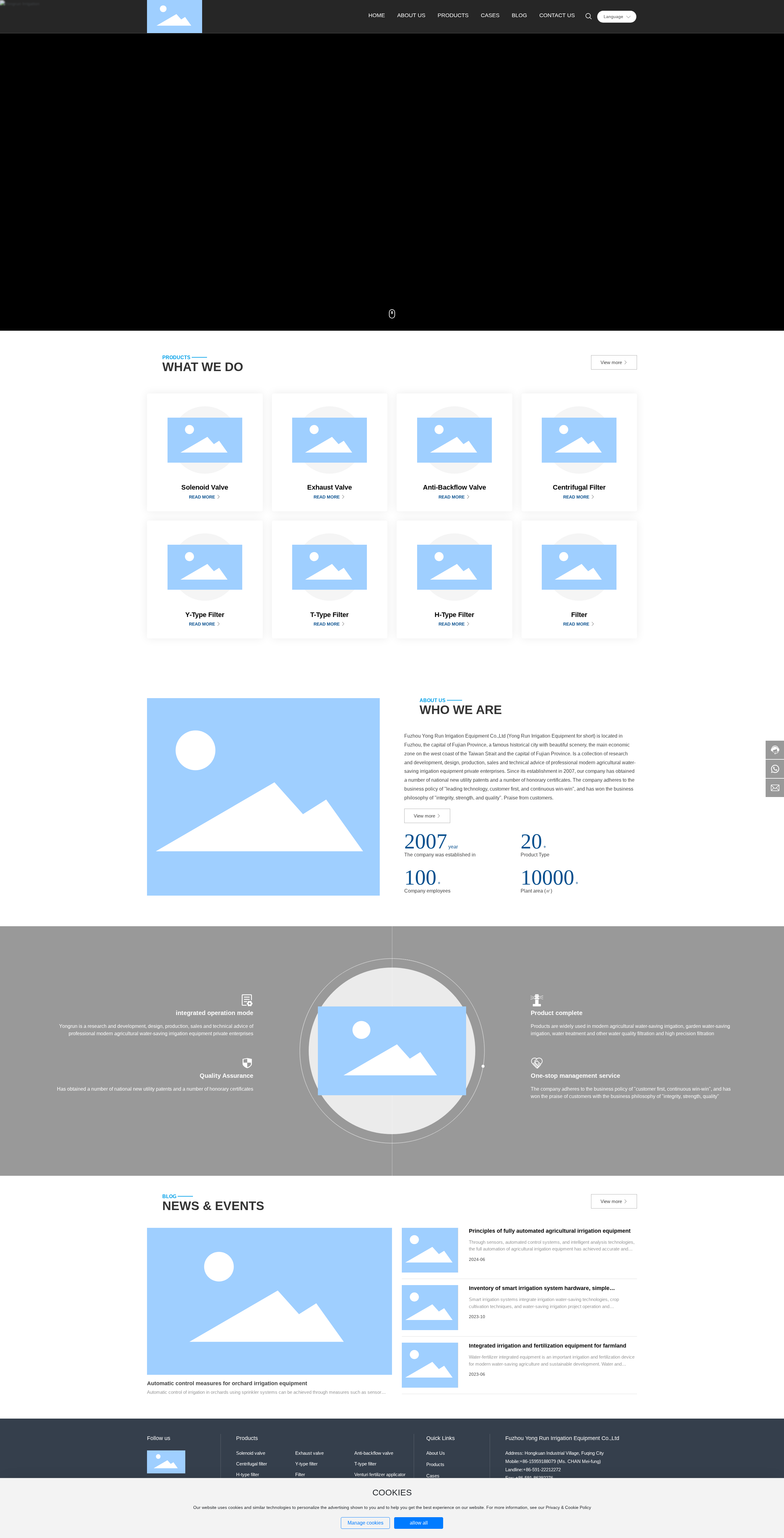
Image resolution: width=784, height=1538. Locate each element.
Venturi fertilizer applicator (379, 1474)
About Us (435, 1453)
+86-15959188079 (538, 1461)
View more (612, 362)
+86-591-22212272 (542, 1469)
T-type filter (365, 1463)
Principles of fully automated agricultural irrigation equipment (550, 1231)
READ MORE (202, 496)
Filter (300, 1474)
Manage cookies (365, 1522)
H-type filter (247, 1474)
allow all (419, 1522)
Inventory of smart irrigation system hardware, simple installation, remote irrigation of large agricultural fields (541, 1291)
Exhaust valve (309, 1453)
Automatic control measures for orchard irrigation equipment (227, 1383)
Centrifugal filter (251, 1463)
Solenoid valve (250, 1453)
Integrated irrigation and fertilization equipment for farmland (547, 1346)
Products (435, 1464)
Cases (432, 1475)
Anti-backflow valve (373, 1453)
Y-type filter (306, 1463)
